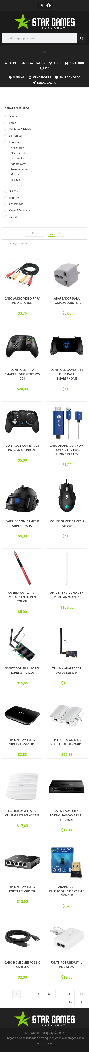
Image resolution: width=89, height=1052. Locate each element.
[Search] (82, 38)
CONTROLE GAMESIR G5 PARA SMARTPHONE (22, 448)
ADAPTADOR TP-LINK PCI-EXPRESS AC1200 (22, 670)
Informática (16, 142)
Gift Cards (15, 191)
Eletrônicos (16, 135)
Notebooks (17, 148)
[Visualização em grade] (51, 233)
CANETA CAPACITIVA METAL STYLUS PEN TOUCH (22, 597)
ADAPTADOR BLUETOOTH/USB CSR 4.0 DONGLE (66, 891)
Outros (13, 216)
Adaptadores (18, 164)
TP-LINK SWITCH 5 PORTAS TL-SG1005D (22, 742)
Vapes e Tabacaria (19, 210)
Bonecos (14, 198)
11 (81, 993)
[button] (44, 51)
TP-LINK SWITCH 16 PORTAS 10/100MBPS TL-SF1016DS (66, 815)
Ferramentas (18, 185)
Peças (12, 123)
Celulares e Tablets (20, 129)
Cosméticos (16, 204)
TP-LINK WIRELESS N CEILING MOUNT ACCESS (22, 813)
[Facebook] (48, 5)
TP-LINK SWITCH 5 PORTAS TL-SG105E (22, 889)
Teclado (15, 179)
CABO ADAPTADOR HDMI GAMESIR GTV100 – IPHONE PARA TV (66, 450)
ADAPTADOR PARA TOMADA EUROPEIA (67, 300)
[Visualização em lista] (60, 233)
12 (70, 1002)
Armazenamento (21, 169)
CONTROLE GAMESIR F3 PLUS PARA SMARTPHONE (66, 374)
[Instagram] (40, 5)
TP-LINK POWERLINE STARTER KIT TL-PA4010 (66, 742)
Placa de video (19, 153)
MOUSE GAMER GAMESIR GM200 (66, 523)
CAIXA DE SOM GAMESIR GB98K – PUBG (22, 523)
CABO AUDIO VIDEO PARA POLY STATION (22, 300)
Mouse (15, 174)
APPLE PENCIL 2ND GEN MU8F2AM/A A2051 (67, 595)
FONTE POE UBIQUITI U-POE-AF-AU (66, 964)
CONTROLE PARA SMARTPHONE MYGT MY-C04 (22, 374)
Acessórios (18, 158)
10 (70, 993)
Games (13, 116)
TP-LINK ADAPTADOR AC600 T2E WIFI (67, 670)
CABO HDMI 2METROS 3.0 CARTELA (22, 964)
